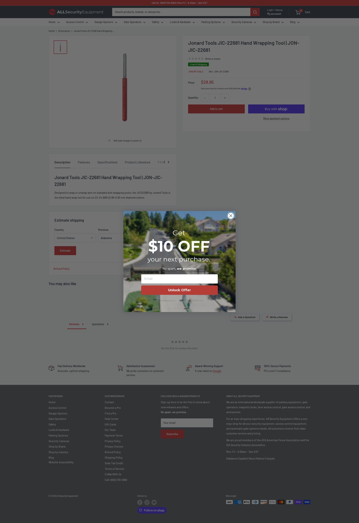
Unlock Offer (179, 290)
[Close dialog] (231, 215)
